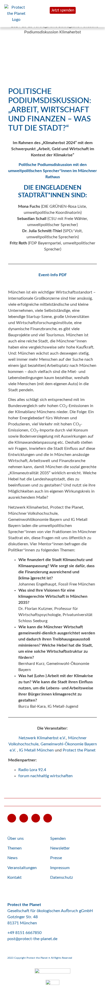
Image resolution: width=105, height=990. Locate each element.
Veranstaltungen (22, 868)
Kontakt (14, 877)
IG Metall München (36, 750)
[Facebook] (23, 818)
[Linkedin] (47, 818)
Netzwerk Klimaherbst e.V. (42, 738)
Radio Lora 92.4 (32, 770)
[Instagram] (35, 818)
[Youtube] (11, 818)
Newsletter (60, 848)
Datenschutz (61, 877)
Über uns (15, 838)
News (12, 858)
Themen (14, 848)
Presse (56, 858)
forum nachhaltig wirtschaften (45, 776)
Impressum (60, 868)
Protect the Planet (79, 750)
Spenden (58, 838)
